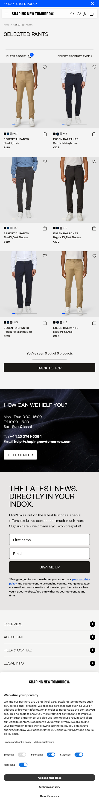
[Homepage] (33, 13)
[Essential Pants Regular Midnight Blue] (25, 284)
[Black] (5, 134)
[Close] (92, 3)
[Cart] (91, 14)
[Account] (85, 14)
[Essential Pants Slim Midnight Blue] (74, 95)
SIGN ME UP (50, 567)
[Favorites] (79, 14)
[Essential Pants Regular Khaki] (74, 284)
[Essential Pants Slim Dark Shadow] (25, 190)
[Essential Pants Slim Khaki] (25, 95)
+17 (15, 134)
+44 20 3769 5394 (26, 436)
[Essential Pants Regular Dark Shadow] (74, 190)
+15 (65, 228)
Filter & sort (19, 56)
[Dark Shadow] (61, 228)
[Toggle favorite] (45, 67)
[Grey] (11, 134)
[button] (45, 134)
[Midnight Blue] (8, 134)
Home (6, 24)
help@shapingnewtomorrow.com (43, 441)
